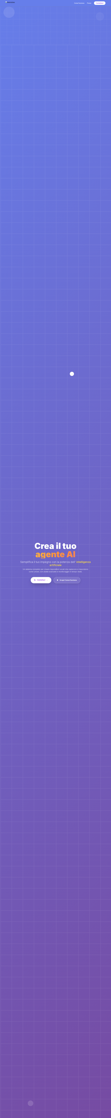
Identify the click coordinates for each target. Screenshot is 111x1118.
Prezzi (89, 3)
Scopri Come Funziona (68, 580)
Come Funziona (79, 3)
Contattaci (99, 3)
